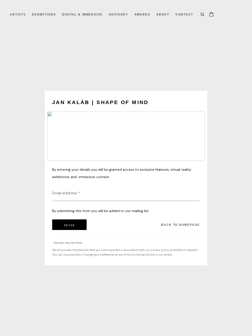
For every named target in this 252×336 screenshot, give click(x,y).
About (162, 14)
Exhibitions (44, 14)
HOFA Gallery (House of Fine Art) (27, 6)
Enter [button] (69, 225)
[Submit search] (203, 14)
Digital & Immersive (82, 14)
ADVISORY (118, 14)
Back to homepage (180, 225)
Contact (184, 14)
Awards (142, 14)
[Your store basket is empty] (211, 14)
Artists (18, 14)
